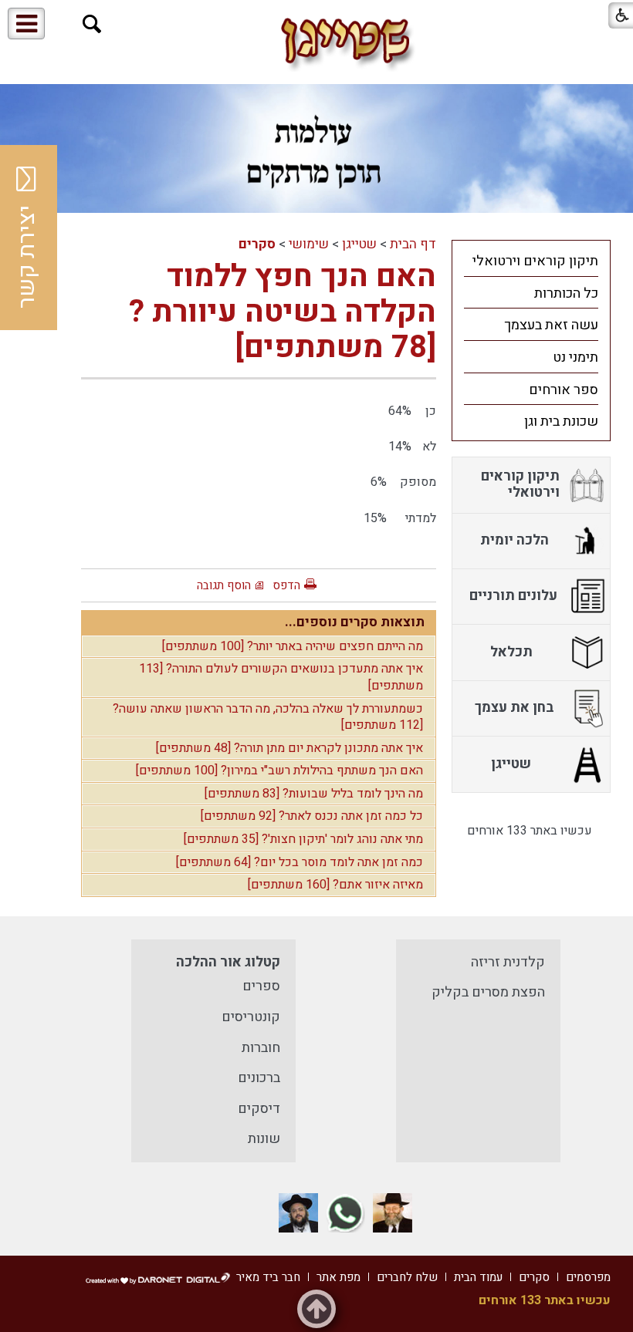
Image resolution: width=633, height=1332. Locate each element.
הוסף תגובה (224, 585)
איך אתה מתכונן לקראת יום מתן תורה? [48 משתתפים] (289, 748)
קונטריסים (251, 1017)
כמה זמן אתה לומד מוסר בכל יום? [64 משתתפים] (299, 862)
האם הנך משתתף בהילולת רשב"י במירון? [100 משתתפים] (279, 770)
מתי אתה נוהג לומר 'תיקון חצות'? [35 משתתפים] (303, 839)
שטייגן (359, 244)
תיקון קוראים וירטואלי (535, 261)
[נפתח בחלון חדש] (392, 1213)
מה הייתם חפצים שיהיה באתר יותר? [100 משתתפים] (292, 646)
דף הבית (413, 244)
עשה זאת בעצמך (551, 325)
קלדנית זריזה (508, 962)
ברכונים (259, 1077)
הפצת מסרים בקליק (488, 992)
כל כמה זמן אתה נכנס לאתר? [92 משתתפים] (312, 816)
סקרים (257, 244)
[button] (92, 24)
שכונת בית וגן (561, 421)
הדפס (286, 585)
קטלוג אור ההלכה (228, 962)
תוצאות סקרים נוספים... (355, 622)
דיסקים (259, 1108)
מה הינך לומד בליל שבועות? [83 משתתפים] (314, 793)
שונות (264, 1138)
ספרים (261, 986)
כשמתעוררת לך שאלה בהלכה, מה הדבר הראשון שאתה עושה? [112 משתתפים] (268, 717)
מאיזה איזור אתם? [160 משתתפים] (335, 884)
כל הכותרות (566, 293)
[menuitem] (531, 260)
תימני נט (575, 357)
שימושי (309, 244)
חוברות (261, 1047)
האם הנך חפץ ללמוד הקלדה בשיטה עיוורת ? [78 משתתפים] (282, 312)
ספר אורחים (563, 389)
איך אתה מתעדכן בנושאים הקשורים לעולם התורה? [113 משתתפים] (281, 677)
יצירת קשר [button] (27, 257)
